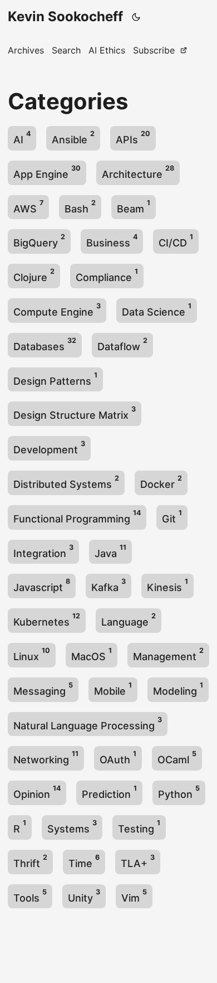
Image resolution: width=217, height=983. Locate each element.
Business (111, 241)
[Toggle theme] (136, 16)
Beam (133, 206)
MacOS (91, 654)
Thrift (30, 861)
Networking (45, 757)
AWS (28, 206)
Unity (84, 896)
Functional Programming (77, 517)
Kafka (108, 585)
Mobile (113, 689)
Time (84, 861)
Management (168, 654)
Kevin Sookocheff (65, 16)
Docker (161, 482)
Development (49, 447)
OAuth (118, 757)
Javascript (41, 585)
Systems (72, 827)
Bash (80, 206)
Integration (43, 551)
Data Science (156, 310)
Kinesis (167, 585)
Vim (134, 896)
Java (110, 551)
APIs (133, 137)
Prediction (109, 792)
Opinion (37, 792)
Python (179, 792)
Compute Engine (57, 310)
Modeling (178, 689)
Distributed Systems (66, 482)
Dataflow (122, 344)
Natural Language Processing (87, 723)
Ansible (73, 137)
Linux (31, 654)
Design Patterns (55, 379)
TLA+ (138, 861)
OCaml (176, 757)
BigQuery (39, 241)
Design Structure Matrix (74, 413)
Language (128, 620)
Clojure (34, 275)
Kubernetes (46, 620)
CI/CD (176, 241)
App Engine (47, 172)
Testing (139, 827)
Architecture (138, 172)
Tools (30, 896)
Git (172, 517)
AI (22, 137)
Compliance (107, 275)
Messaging (43, 689)
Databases (44, 344)
